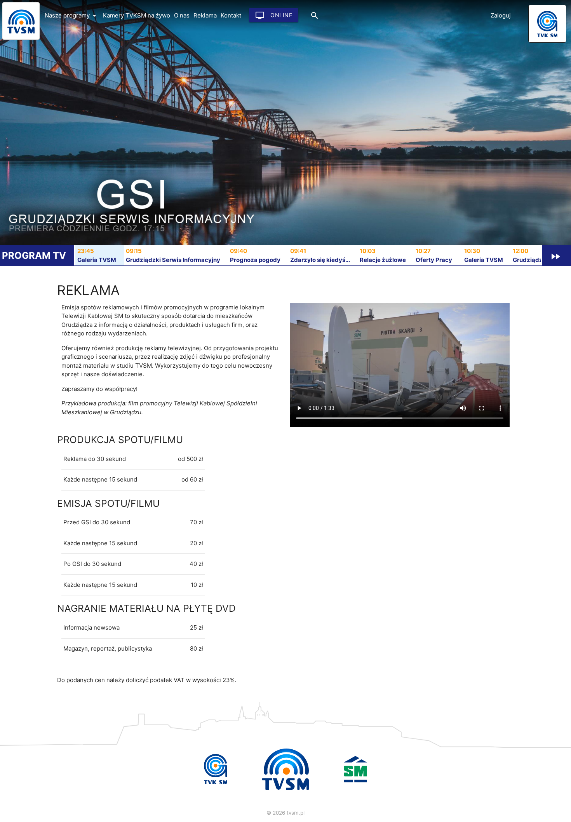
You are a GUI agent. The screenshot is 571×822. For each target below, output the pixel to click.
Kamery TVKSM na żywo (136, 15)
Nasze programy (72, 15)
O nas (182, 15)
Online (273, 15)
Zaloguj (501, 15)
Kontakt (231, 15)
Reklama (205, 15)
